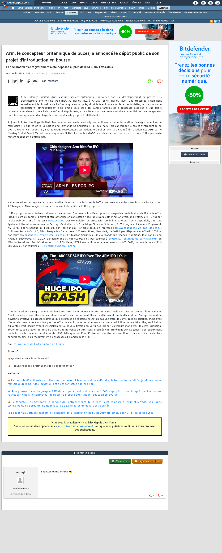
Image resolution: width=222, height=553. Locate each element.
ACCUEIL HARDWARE (45, 21)
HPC (82, 12)
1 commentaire (57, 73)
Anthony (39, 73)
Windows (39, 12)
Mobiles (151, 8)
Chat (93, 2)
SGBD (132, 8)
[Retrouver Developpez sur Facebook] (218, 21)
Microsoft (76, 8)
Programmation (118, 8)
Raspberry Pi (101, 12)
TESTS (174, 21)
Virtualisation (174, 12)
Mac (89, 12)
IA (59, 8)
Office (141, 8)
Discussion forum (196, 154)
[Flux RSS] (211, 21)
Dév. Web (96, 8)
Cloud (52, 8)
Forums (46, 2)
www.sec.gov (56, 220)
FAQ (73, 2)
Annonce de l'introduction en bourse (41, 344)
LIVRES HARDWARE (136, 21)
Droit (148, 2)
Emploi (123, 2)
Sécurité (137, 12)
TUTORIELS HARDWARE (111, 21)
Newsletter (108, 2)
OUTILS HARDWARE (158, 21)
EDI (106, 8)
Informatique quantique (195, 12)
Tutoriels (61, 2)
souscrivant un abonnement (75, 426)
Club (158, 2)
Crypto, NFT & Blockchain (115, 16)
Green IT (125, 12)
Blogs (83, 2)
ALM (66, 8)
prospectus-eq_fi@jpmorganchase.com (133, 239)
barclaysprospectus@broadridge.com (136, 228)
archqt (20, 472)
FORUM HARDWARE (68, 21)
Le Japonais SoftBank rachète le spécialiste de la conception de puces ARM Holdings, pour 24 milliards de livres (82, 413)
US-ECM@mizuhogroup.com (57, 246)
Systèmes (163, 8)
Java (86, 8)
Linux (49, 12)
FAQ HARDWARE (89, 21)
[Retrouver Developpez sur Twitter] (215, 21)
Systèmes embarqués (154, 12)
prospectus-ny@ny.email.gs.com (45, 235)
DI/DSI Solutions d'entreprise (32, 8)
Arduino (59, 12)
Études (136, 2)
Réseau (114, 12)
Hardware (71, 12)
